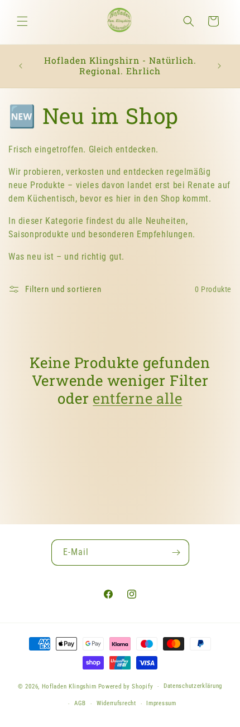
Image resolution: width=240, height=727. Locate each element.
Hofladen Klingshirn (69, 686)
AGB (80, 703)
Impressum (161, 703)
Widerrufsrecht (116, 703)
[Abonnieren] (176, 552)
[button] (22, 21)
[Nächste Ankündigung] (219, 66)
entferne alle (137, 398)
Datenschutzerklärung (193, 686)
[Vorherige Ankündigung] (20, 66)
